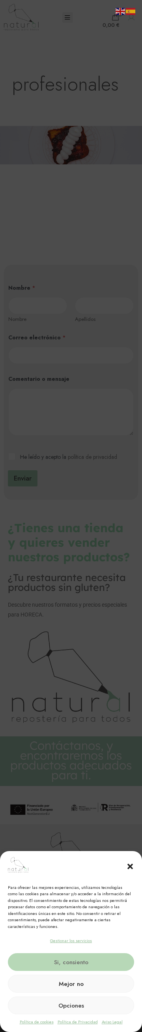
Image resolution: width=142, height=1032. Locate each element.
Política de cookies (37, 1022)
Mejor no (71, 984)
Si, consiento (71, 962)
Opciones (71, 1005)
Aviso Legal (112, 1022)
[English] (121, 11)
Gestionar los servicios (71, 940)
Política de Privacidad (78, 1022)
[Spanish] (131, 11)
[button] (130, 866)
